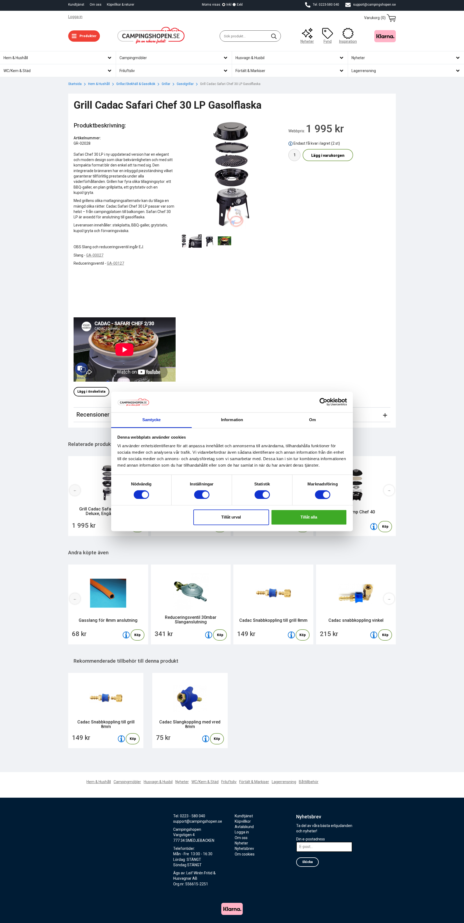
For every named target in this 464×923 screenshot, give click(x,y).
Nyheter (307, 41)
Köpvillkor (243, 821)
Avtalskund (244, 827)
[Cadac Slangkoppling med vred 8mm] (205, 738)
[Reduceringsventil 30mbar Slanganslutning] (208, 634)
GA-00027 (94, 255)
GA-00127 (115, 263)
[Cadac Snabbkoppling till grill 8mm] (291, 634)
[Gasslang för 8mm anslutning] (126, 634)
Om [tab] (312, 419)
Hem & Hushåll (98, 782)
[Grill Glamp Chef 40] (373, 526)
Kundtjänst (76, 4)
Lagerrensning (284, 782)
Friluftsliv (229, 782)
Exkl (240, 4)
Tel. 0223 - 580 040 (189, 816)
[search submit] (274, 36)
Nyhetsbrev (244, 848)
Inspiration (348, 41)
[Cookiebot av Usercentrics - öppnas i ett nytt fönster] (323, 402)
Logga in (75, 17)
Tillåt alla (308, 517)
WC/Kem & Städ (205, 782)
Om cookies (245, 854)
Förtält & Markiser (254, 782)
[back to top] (388, 915)
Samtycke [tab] (151, 419)
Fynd (328, 41)
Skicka (307, 862)
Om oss (96, 4)
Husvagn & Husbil (158, 782)
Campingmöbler (127, 782)
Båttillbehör (308, 782)
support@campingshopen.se (374, 4)
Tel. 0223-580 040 (325, 4)
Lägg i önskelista (91, 391)
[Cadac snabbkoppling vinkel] (373, 634)
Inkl (228, 4)
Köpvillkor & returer (120, 4)
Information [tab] (232, 419)
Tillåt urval (231, 517)
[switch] (201, 495)
